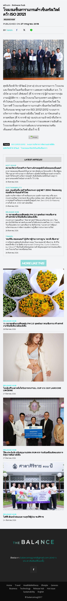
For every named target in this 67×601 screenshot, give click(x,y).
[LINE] (31, 30)
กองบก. (10, 30)
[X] (24, 30)
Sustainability (14, 188)
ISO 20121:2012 (18, 144)
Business (13, 588)
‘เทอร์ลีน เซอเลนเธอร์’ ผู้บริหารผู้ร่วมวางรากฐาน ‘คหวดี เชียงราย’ (32, 239)
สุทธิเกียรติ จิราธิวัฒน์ (11, 148)
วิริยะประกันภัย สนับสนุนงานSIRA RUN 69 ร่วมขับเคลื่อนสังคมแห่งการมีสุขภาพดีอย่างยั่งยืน (33, 453)
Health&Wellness (30, 585)
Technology (25, 588)
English (41, 591)
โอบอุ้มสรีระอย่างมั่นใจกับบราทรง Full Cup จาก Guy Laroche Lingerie (32, 389)
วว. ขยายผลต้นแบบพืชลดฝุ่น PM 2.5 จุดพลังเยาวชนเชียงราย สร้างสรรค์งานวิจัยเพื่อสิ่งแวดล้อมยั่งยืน (31, 215)
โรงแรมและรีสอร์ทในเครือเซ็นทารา (34, 148)
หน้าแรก (6, 5)
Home (9, 585)
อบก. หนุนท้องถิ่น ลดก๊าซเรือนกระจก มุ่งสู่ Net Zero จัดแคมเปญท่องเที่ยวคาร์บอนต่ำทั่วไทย (33, 191)
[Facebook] (17, 30)
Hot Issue (11, 166)
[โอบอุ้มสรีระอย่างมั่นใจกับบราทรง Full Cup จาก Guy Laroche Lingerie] (33, 357)
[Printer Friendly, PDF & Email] (33, 138)
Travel (9, 236)
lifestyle (44, 585)
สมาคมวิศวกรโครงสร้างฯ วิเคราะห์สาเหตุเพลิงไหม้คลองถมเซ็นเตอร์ (33, 168)
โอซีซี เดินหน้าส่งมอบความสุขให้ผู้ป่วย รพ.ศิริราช (23, 517)
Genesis (54, 585)
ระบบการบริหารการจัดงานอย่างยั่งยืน (41, 144)
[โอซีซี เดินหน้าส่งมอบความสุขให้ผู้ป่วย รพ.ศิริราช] (33, 486)
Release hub (18, 5)
